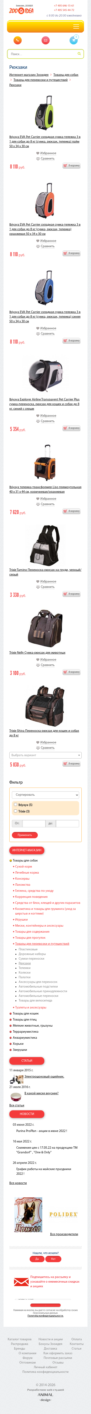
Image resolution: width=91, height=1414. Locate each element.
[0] (73, 40)
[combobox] (45, 755)
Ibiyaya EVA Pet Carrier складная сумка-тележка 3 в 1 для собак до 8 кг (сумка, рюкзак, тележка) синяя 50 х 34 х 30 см (44, 316)
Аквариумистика (25, 1038)
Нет (53, 1259)
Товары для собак (65, 75)
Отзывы (57, 1362)
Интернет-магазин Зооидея (29, 75)
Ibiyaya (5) (25, 805)
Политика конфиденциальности (45, 1372)
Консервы (22, 879)
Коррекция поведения (31, 897)
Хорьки (18, 1044)
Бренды (19, 1349)
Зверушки (20, 1050)
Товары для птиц (25, 1019)
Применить (25, 835)
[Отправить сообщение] (46, 40)
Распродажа (19, 1344)
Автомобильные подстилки (38, 986)
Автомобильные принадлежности (43, 991)
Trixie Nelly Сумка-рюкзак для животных (37, 653)
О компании (27, 1353)
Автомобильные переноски (38, 996)
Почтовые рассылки (58, 1358)
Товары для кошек (26, 1013)
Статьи (76, 1349)
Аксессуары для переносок (38, 982)
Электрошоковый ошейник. (44, 1076)
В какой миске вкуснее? (41, 1093)
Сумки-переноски (31, 959)
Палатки (25, 977)
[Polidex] (63, 1214)
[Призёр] (28, 1214)
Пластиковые (28, 949)
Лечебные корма (27, 873)
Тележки (25, 968)
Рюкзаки (15, 85)
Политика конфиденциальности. (45, 1316)
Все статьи (16, 1105)
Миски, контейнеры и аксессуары (39, 926)
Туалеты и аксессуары (30, 1007)
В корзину (74, 165)
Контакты (77, 1344)
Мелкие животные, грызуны (32, 1026)
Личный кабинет (45, 1367)
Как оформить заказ (57, 1353)
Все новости (18, 1183)
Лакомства (22, 885)
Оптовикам (27, 1362)
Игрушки (21, 920)
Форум (27, 1358)
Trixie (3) (24, 811)
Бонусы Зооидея (50, 1344)
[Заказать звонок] (18, 40)
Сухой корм (23, 866)
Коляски (25, 973)
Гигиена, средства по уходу (34, 891)
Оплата (76, 1339)
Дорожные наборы (32, 954)
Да (37, 1259)
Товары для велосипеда (35, 1000)
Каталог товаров (20, 1339)
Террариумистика (25, 1032)
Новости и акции (50, 1339)
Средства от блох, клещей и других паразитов (47, 903)
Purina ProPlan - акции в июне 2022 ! (41, 1131)
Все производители (64, 1234)
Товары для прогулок (30, 938)
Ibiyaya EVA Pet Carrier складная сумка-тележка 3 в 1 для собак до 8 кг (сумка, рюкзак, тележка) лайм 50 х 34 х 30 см (44, 141)
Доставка (50, 1349)
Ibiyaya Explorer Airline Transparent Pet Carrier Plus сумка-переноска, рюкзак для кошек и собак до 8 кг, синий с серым (44, 404)
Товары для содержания (32, 932)
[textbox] (45, 755)
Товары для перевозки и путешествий (41, 80)
